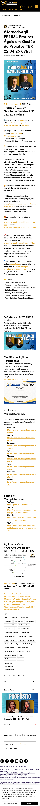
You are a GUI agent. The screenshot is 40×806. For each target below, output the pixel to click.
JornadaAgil (30, 621)
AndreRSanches (10, 636)
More (16, 15)
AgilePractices (9, 651)
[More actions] (35, 26)
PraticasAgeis (15, 644)
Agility (13, 640)
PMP (21, 655)
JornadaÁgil (22, 636)
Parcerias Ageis (9, 669)
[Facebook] (12, 761)
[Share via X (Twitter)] (9, 675)
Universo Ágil (24, 617)
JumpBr (20, 659)
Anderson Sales (10, 659)
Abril (6, 640)
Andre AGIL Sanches (23, 629)
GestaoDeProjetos (29, 644)
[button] (36, 6)
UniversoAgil (9, 629)
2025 (6, 617)
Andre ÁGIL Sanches (11, 632)
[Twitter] (21, 761)
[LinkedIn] (2, 761)
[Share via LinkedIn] (14, 675)
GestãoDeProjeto (10, 655)
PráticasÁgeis (9, 647)
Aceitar (29, 803)
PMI (6, 644)
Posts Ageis (6, 15)
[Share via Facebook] (5, 675)
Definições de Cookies (10, 803)
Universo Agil (19, 621)
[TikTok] (26, 761)
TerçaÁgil (22, 640)
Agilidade (8, 621)
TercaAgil (31, 640)
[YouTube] (16, 761)
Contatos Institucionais (20, 774)
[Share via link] (19, 675)
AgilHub (14, 617)
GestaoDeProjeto (22, 647)
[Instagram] (7, 761)
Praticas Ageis (8, 666)
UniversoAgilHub (10, 625)
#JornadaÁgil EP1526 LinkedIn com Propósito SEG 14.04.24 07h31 (18, 718)
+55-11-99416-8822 (12, 773)
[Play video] (20, 341)
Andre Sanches (24, 625)
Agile (31, 636)
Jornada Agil (25, 632)
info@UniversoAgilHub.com (27, 773)
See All (34, 689)
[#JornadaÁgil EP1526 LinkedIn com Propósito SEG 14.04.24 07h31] (20, 703)
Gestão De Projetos (23, 651)
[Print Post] (24, 675)
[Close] (37, 788)
